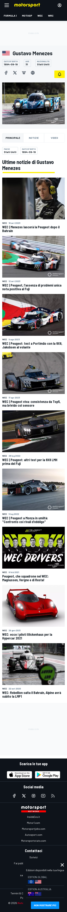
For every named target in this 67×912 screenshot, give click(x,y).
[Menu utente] (59, 5)
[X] (15, 72)
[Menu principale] (7, 5)
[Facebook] (6, 72)
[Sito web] (32, 72)
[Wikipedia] (24, 72)
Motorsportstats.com (33, 840)
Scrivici (33, 857)
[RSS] (53, 796)
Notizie (34, 137)
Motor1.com (33, 822)
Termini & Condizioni (22, 893)
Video (54, 137)
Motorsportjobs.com (33, 828)
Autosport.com (33, 834)
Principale (13, 137)
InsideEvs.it (33, 816)
